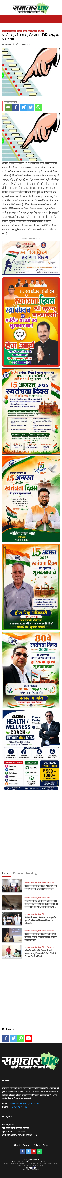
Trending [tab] (31, 873)
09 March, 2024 (24, 44)
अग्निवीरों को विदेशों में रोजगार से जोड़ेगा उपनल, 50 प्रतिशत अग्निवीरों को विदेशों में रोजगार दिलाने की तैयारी (40, 953)
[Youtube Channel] (28, 1038)
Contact (27, 1145)
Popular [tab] (18, 873)
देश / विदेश (27, 31)
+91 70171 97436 (18, 1106)
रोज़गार (49, 882)
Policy (36, 1145)
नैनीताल (41, 31)
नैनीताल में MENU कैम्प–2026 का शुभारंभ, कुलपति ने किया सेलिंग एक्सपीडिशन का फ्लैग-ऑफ (41, 920)
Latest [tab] (6, 873)
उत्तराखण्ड (6, 31)
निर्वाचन (34, 31)
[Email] (8, 107)
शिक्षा (53, 882)
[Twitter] (30, 107)
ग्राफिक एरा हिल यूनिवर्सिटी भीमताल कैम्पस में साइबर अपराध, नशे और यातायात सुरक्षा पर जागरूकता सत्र (41, 936)
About (17, 1145)
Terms (45, 1145)
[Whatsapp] (38, 107)
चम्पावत (13, 31)
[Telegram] (23, 107)
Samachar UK (10, 44)
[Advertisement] (31, 823)
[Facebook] (15, 107)
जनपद (19, 31)
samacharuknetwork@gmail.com (23, 1103)
